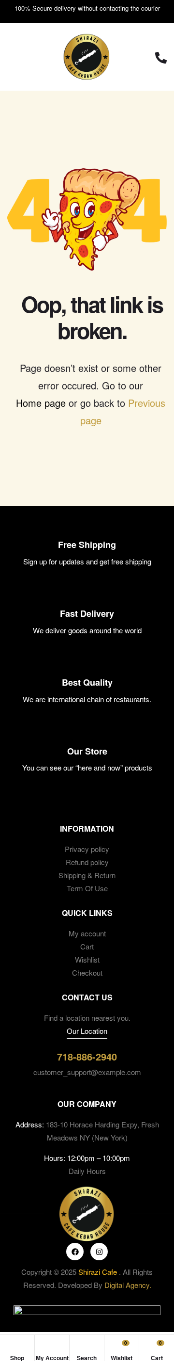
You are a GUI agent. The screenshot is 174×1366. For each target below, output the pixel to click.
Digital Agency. (127, 1285)
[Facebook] (75, 1251)
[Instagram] (99, 1251)
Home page (41, 403)
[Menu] (17, 57)
